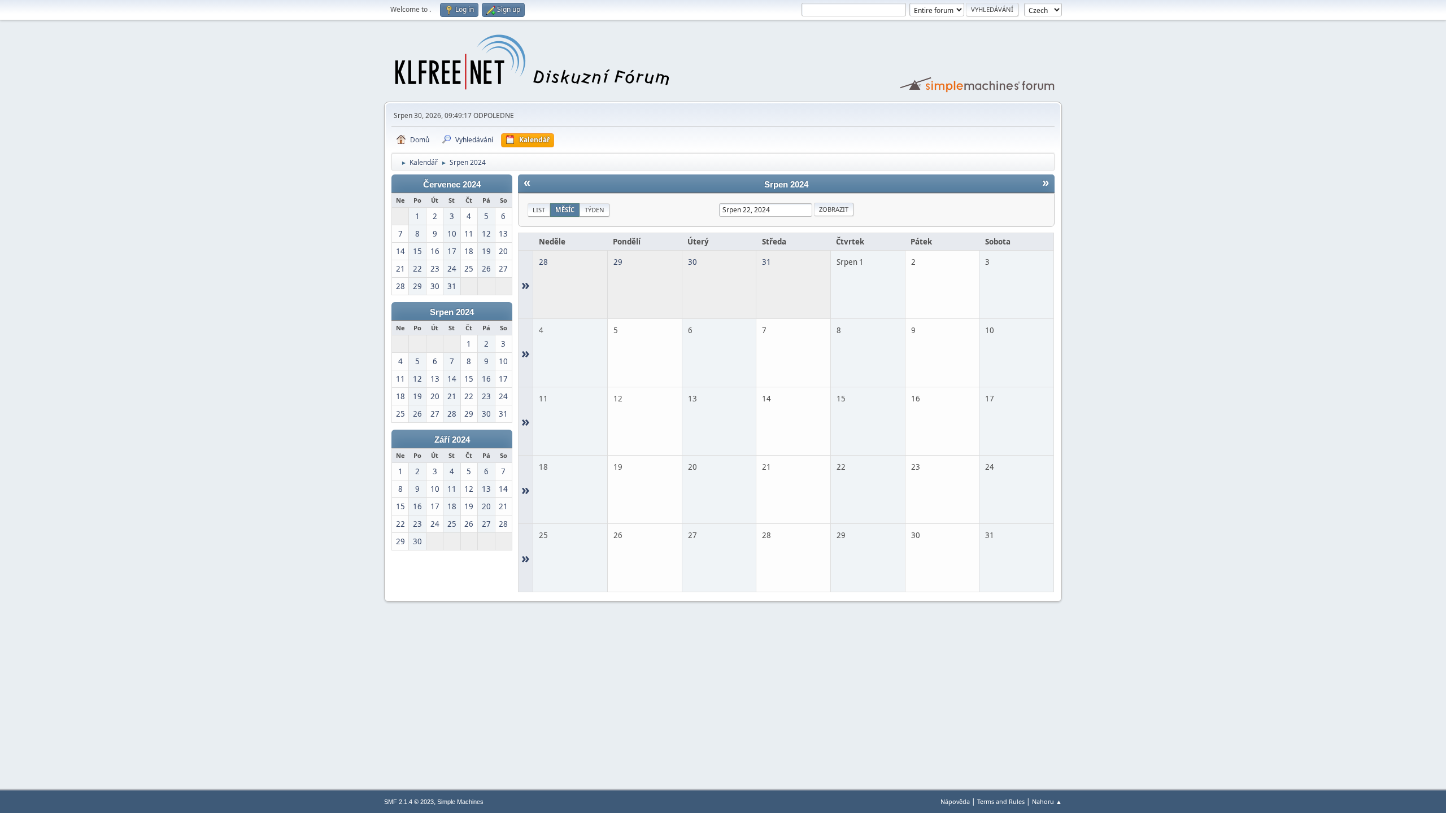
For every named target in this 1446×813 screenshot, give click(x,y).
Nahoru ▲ (1047, 801)
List (539, 210)
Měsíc (564, 210)
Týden (594, 210)
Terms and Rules (1001, 801)
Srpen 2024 (452, 312)
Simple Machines (460, 801)
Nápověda (955, 801)
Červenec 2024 (452, 184)
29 (617, 262)
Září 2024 (452, 439)
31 (766, 262)
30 (692, 262)
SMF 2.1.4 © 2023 (409, 801)
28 (543, 262)
